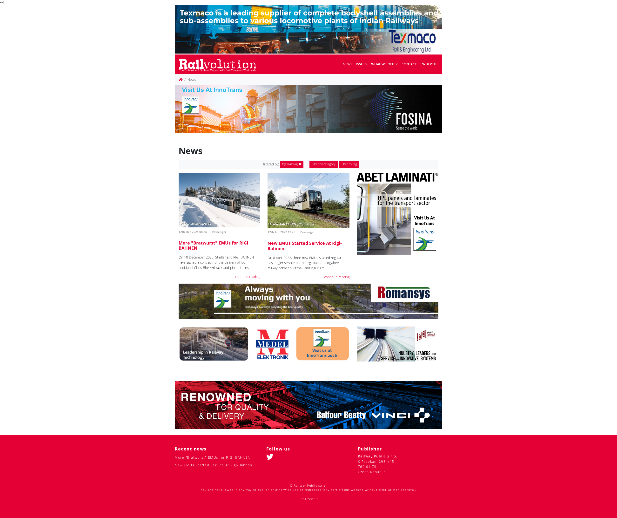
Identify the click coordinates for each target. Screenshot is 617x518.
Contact (409, 64)
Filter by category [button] (323, 164)
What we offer (384, 64)
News (347, 64)
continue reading (247, 276)
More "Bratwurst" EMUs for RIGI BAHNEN (213, 245)
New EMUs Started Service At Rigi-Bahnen (305, 245)
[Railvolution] (220, 64)
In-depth (428, 64)
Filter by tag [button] (349, 164)
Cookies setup (308, 499)
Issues (361, 64)
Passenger (219, 232)
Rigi (290, 164)
